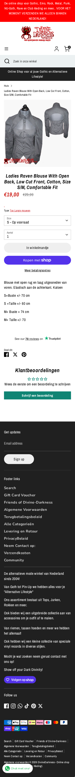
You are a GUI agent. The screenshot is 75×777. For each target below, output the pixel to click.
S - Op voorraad (18, 222)
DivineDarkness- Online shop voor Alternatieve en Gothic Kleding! (36, 764)
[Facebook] (6, 706)
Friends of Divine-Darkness (28, 502)
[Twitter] (40, 706)
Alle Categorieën (19, 524)
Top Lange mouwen (20, 210)
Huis (6, 85)
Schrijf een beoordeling (37, 395)
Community (14, 560)
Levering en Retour (21, 531)
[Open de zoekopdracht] (6, 61)
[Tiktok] (26, 706)
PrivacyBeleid (16, 538)
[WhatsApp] (20, 706)
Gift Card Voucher (20, 495)
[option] (37, 133)
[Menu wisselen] (6, 49)
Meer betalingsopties (37, 270)
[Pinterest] (33, 706)
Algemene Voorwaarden (25, 509)
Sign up (19, 459)
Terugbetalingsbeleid (23, 516)
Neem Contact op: (19, 545)
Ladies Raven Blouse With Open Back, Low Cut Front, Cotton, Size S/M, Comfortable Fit (37, 92)
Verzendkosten (17, 553)
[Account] (57, 47)
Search (10, 487)
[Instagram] (13, 706)
